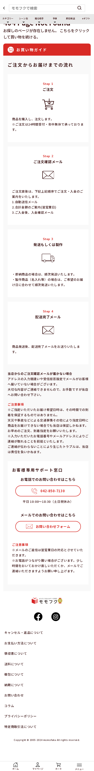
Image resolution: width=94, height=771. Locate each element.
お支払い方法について (20, 643)
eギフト (86, 18)
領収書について (15, 653)
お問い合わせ (14, 695)
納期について (14, 685)
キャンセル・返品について (23, 632)
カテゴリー (7, 18)
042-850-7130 (52, 490)
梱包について (14, 674)
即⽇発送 (70, 18)
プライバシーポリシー (20, 716)
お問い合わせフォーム (53, 526)
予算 (55, 18)
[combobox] (47, 8)
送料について (14, 664)
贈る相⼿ (39, 18)
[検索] (79, 8)
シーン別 (23, 18)
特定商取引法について (20, 726)
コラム (9, 706)
